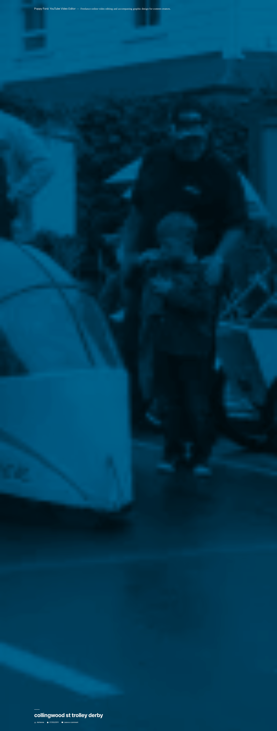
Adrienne (40, 722)
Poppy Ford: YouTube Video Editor (55, 8)
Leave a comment (71, 722)
